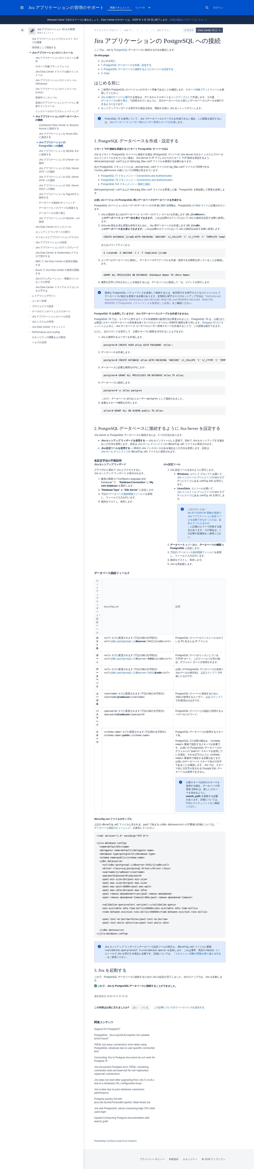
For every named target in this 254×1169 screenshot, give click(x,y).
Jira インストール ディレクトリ (194, 477)
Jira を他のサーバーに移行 (115, 97)
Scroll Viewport (129, 1141)
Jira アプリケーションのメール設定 (51, 316)
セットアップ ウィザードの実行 (52, 231)
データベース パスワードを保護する (58, 207)
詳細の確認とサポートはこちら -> (188, 19)
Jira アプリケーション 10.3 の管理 (56, 29)
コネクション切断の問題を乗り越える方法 (198, 953)
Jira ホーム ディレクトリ (151, 443)
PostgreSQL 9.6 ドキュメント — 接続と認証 (125, 183)
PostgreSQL (121, 49)
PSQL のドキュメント (198, 802)
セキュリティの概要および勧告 (49, 337)
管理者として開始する (44, 47)
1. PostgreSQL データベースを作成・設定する (126, 64)
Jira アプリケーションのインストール (52, 52)
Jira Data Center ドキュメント (48, 326)
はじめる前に (108, 60)
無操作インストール (46, 97)
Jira (118, 469)
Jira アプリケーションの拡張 (51, 242)
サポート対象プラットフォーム (52, 66)
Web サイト (201, 205)
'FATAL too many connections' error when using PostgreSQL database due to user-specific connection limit (124, 1048)
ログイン (218, 7)
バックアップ (178, 97)
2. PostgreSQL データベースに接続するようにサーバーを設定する (137, 69)
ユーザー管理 (39, 300)
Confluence (111, 1141)
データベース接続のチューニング (57, 202)
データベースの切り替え (52, 212)
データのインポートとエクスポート (51, 311)
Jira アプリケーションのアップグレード (57, 247)
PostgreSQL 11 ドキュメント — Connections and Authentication (136, 175)
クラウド (189, 30)
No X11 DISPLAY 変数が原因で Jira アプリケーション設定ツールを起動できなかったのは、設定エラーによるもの (204, 517)
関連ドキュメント (119, 7)
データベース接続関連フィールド (127, 493)
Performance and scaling (46, 331)
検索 (207, 7)
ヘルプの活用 (39, 342)
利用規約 (174, 1159)
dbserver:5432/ (145, 672)
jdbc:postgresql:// (123, 641)
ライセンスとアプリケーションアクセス (57, 237)
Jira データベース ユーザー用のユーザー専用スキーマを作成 (142, 122)
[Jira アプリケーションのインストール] (151, 30)
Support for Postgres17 (107, 1028)
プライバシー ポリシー (152, 1159)
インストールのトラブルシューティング (57, 111)
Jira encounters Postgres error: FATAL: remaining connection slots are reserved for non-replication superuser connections (121, 1070)
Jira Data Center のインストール (53, 226)
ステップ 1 (211, 672)
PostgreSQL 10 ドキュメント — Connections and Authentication (136, 179)
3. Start (105, 73)
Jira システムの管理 (43, 321)
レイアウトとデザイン (44, 295)
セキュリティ (190, 1159)
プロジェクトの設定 (43, 306)
